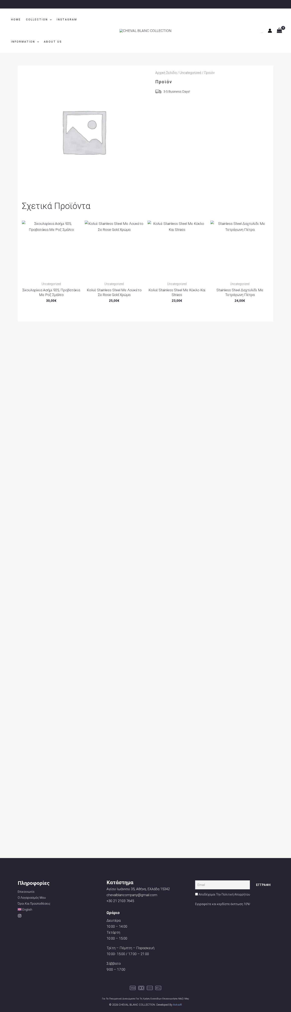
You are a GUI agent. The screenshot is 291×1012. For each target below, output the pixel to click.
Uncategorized (190, 73)
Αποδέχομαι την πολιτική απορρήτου (224, 894)
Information (23, 41)
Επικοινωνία (26, 891)
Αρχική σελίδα (166, 73)
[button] (50, 20)
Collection (37, 19)
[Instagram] (20, 916)
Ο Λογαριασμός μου (32, 897)
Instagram (67, 19)
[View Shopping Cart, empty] (279, 31)
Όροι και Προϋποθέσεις (34, 903)
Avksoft (177, 1004)
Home (16, 19)
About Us (53, 41)
